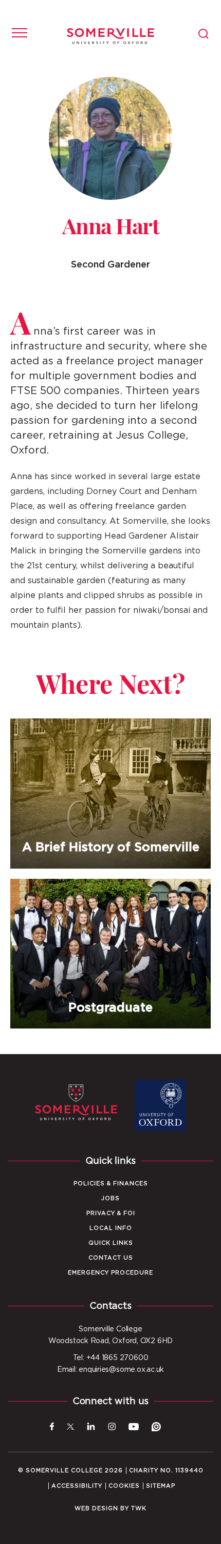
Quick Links (110, 1243)
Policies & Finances (110, 1183)
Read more (110, 869)
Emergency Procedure (110, 1272)
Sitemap (160, 1486)
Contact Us (110, 1258)
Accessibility (76, 1486)
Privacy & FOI (110, 1213)
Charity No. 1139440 (166, 1470)
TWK (138, 1508)
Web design (96, 1508)
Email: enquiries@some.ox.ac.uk (110, 1369)
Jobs (110, 1198)
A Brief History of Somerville (110, 793)
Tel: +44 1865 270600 (111, 1358)
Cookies (124, 1486)
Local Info (110, 1228)
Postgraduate (110, 954)
